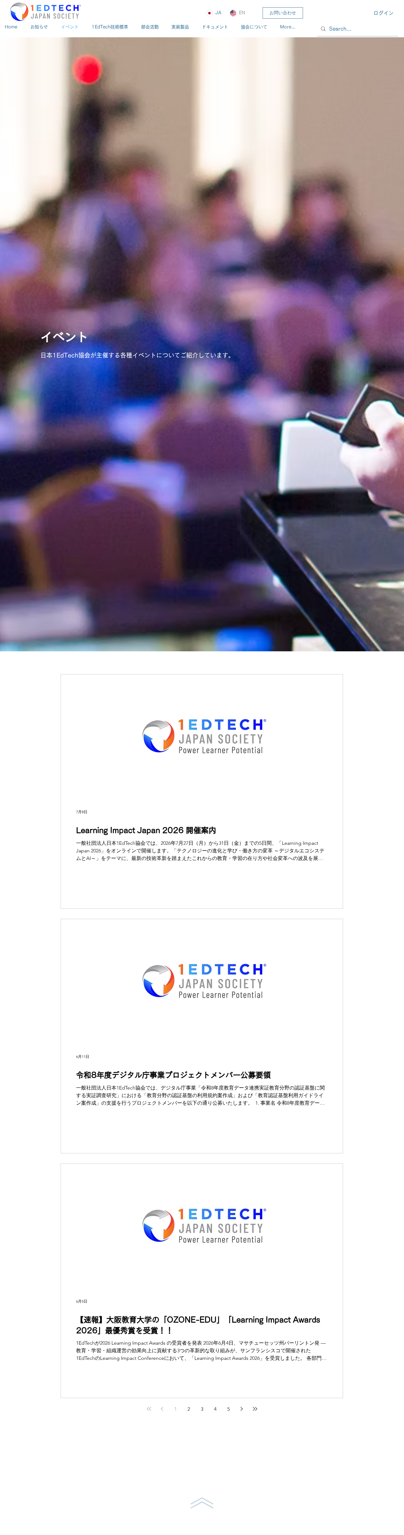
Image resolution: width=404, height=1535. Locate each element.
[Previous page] (162, 1409)
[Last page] (255, 1409)
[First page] (149, 1409)
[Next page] (241, 1409)
